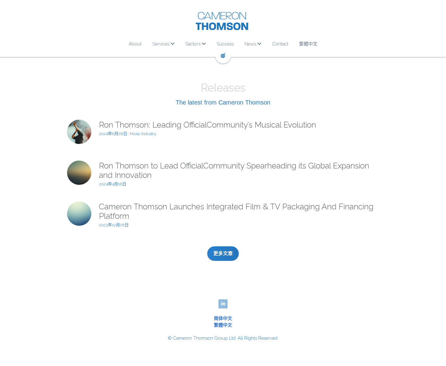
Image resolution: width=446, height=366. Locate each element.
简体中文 (223, 318)
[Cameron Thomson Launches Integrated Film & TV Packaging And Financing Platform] (79, 213)
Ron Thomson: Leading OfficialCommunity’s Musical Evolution (207, 124)
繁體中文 (223, 325)
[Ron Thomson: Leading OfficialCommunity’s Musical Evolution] (79, 132)
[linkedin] (223, 303)
